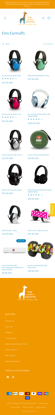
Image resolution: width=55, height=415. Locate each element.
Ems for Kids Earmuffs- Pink (11, 114)
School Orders (11, 350)
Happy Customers (12, 361)
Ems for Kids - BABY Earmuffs (38, 230)
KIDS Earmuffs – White (9, 230)
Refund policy (43, 403)
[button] (5, 18)
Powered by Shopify (30, 403)
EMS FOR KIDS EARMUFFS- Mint (39, 76)
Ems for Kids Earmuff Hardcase (38, 155)
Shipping (8, 332)
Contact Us (9, 321)
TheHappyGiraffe (17, 403)
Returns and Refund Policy (16, 344)
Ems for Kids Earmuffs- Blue (11, 76)
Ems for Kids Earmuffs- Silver (12, 155)
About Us (9, 326)
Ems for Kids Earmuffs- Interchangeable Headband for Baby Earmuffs (13, 267)
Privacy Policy (10, 338)
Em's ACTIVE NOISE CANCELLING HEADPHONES (39, 115)
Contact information (29, 411)
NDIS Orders (10, 355)
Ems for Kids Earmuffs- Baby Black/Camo (37, 266)
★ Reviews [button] (52, 209)
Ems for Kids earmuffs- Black (12, 190)
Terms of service (28, 407)
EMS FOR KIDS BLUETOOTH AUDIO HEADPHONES (39, 191)
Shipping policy (41, 407)
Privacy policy (15, 407)
